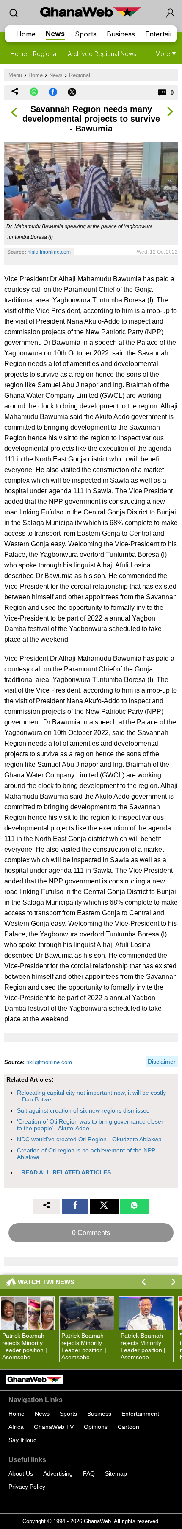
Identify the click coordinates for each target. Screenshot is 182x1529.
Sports (86, 34)
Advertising (58, 1473)
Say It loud (22, 1440)
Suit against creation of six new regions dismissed (83, 1110)
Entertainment (140, 1413)
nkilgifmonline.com (49, 252)
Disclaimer (162, 1061)
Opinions (96, 1426)
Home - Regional (34, 53)
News (55, 33)
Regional (79, 75)
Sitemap (116, 1473)
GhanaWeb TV (54, 1426)
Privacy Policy (26, 1486)
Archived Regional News (102, 53)
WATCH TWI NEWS (46, 1282)
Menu (15, 75)
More (162, 53)
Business (121, 34)
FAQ (89, 1473)
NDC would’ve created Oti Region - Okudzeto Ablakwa (89, 1139)
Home (26, 34)
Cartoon (128, 1426)
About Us (20, 1473)
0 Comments (91, 1232)
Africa (16, 1426)
